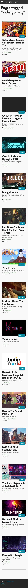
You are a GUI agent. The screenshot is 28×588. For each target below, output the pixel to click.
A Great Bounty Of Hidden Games (13, 489)
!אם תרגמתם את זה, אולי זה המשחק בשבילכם (12, 125)
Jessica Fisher (7, 310)
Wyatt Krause (7, 52)
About (2, 583)
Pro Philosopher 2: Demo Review (11, 82)
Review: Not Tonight (12, 555)
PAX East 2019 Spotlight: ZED (10, 449)
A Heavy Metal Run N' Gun (10, 342)
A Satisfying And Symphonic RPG (13, 271)
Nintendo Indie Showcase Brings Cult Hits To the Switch (13, 375)
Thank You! (3, 584)
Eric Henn (6, 344)
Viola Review (8, 268)
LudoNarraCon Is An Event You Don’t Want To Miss (13, 230)
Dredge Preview (10, 192)
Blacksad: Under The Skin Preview (12, 303)
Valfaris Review (10, 339)
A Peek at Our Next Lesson (11, 86)
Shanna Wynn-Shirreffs (10, 273)
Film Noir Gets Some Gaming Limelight (12, 307)
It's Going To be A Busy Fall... (11, 380)
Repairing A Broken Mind (10, 453)
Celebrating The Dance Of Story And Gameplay (12, 236)
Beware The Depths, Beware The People (13, 196)
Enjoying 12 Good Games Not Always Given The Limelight (12, 49)
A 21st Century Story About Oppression (11, 559)
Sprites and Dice (10, 581)
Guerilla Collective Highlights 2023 (11, 158)
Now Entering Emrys (9, 416)
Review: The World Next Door (12, 412)
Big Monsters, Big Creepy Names (13, 525)
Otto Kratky (7, 382)
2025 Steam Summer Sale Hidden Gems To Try (13, 42)
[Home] (11, 2)
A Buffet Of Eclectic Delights (11, 162)
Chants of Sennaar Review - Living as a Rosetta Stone (12, 118)
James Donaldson (9, 88)
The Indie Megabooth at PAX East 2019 (13, 485)
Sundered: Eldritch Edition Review (11, 521)
